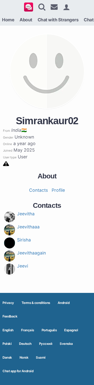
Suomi (41, 357)
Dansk (7, 357)
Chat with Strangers (58, 19)
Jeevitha (26, 213)
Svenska (66, 344)
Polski (7, 344)
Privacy (8, 303)
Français (27, 330)
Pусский (45, 344)
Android (64, 303)
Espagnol (71, 330)
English (8, 330)
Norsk (24, 357)
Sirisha (24, 239)
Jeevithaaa (28, 226)
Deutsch (25, 344)
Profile (58, 190)
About (26, 19)
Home (8, 19)
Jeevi (22, 266)
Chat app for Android (18, 371)
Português (49, 330)
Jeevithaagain (31, 252)
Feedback (10, 316)
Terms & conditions (36, 303)
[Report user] (6, 163)
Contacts (38, 190)
